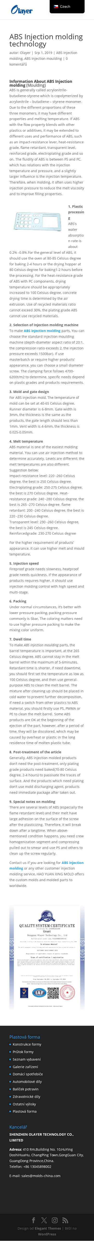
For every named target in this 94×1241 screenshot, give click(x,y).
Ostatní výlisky (24, 1104)
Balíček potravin (26, 1089)
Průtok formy (23, 1051)
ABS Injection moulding (43, 58)
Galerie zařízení (25, 1066)
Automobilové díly (27, 1081)
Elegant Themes (48, 1228)
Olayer (25, 52)
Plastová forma (25, 1111)
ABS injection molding (42, 330)
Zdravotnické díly (26, 1096)
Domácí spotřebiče (28, 1074)
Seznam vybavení (27, 1059)
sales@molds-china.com (40, 1175)
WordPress (47, 1234)
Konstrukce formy (27, 1044)
